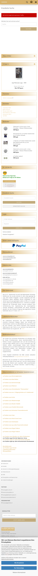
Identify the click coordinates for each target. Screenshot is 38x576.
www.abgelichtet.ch (7, 503)
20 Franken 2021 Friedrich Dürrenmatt (13, 407)
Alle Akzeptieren (19, 563)
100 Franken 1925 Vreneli (9, 448)
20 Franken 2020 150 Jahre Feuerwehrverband (15, 425)
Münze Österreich (7, 111)
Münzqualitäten (7, 451)
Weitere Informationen (19, 572)
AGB (4, 474)
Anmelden (19, 228)
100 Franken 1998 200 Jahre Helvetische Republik (16, 439)
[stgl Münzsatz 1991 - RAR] (19, 73)
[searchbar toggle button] (27, 2)
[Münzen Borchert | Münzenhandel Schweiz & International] (3, 2)
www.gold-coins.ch (7, 490)
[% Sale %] (34, 64)
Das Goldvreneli (7, 446)
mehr (21, 310)
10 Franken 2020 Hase (9, 415)
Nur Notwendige (19, 568)
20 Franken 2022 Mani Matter (10, 379)
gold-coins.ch (6, 109)
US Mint (5, 116)
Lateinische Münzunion (9, 449)
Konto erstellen (7, 232)
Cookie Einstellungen (8, 480)
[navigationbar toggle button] (36, 2)
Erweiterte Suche (19, 206)
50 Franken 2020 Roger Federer (11, 431)
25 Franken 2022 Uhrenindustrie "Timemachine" (16, 389)
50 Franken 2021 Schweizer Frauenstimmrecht (15, 410)
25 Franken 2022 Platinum (10, 386)
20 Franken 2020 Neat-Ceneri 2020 (12, 418)
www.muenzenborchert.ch (9, 497)
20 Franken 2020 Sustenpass (10, 421)
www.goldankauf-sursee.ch (21, 356)
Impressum (5, 463)
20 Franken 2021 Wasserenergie (11, 400)
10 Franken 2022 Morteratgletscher (12, 376)
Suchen (28, 29)
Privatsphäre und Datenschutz (10, 477)
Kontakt (4, 466)
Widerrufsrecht (6, 472)
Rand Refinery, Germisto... (9, 112)
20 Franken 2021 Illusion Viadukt (11, 403)
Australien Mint (7, 107)
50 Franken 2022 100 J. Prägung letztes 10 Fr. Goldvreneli (18, 392)
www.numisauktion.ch (8, 492)
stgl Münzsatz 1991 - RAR (19, 83)
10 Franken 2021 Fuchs (9, 397)
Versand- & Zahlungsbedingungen (11, 469)
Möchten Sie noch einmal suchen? (10, 21)
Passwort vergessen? (8, 234)
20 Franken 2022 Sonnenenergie (11, 382)
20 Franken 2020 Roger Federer (11, 428)
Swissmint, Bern (7, 114)
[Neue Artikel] (34, 56)
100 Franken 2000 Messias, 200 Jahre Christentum (16, 436)
